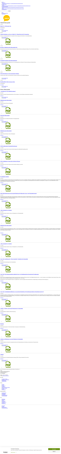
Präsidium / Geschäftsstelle (10, 3)
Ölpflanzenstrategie (22, 5)
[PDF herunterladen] (8, 44)
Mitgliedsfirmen (16, 3)
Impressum (3, 405)
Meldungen (3, 8)
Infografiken (11, 8)
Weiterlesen (1, 95)
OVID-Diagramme (21, 7)
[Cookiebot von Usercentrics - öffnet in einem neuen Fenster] (5, 452)
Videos (9, 8)
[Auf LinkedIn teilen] (5, 30)
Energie (26, 5)
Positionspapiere (4, 7)
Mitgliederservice (4, 9)
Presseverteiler (22, 8)
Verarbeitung (8, 5)
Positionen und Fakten (5, 6)
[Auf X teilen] (4, 31)
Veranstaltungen (15, 8)
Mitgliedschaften (20, 3)
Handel (5, 5)
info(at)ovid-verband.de (5, 375)
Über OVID (3, 2)
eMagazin (18, 8)
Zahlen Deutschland (16, 7)
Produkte (11, 5)
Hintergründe (8, 7)
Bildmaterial (6, 8)
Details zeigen (13, 452)
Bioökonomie (28, 5)
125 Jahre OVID (4, 4)
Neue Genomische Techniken (16, 5)
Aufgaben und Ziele (4, 3)
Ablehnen (54, 451)
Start (2, 12)
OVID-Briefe (11, 7)
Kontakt (3, 406)
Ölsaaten (3, 5)
